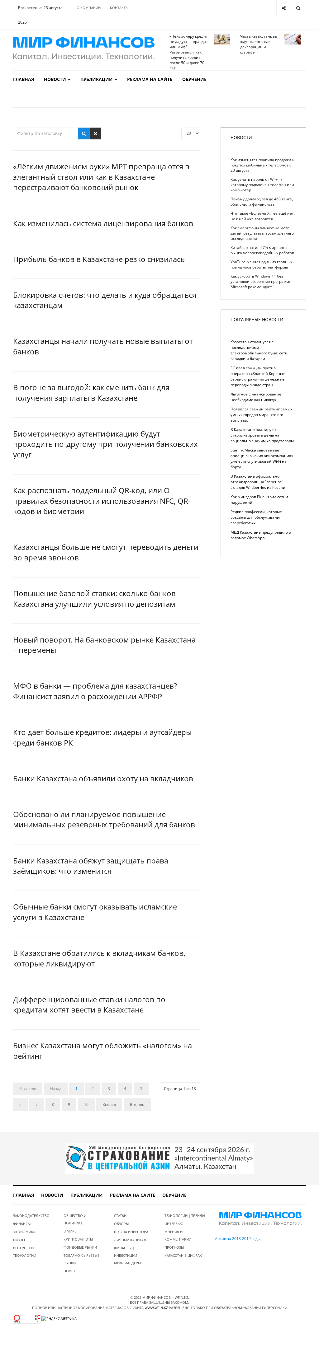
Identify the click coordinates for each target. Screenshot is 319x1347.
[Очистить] (95, 133)
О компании (89, 7)
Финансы (22, 1223)
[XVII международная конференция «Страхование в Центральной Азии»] (159, 1158)
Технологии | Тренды (184, 1215)
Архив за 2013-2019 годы (237, 1238)
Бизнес (19, 1239)
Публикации (97, 79)
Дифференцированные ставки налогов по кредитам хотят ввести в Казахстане (89, 1004)
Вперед (109, 1104)
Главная (23, 79)
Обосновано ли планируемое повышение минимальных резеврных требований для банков (104, 819)
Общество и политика (75, 1219)
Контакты (119, 7)
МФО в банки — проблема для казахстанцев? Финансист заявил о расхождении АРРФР (95, 691)
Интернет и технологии (24, 1252)
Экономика (24, 1231)
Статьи (120, 1215)
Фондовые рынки (80, 1247)
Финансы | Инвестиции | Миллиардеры (127, 1255)
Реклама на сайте (149, 79)
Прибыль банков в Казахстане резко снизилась (99, 259)
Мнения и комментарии (177, 1235)
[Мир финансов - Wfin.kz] (84, 48)
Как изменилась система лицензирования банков (103, 223)
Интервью (173, 1223)
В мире (70, 1231)
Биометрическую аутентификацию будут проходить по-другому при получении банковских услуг (105, 444)
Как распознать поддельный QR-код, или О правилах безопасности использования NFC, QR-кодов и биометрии (102, 500)
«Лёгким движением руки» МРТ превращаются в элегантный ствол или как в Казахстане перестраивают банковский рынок (101, 176)
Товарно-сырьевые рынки (81, 1259)
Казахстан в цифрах (183, 1255)
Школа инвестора (131, 1231)
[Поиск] (84, 133)
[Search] (298, 7)
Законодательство (31, 1215)
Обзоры (121, 1223)
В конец (137, 1104)
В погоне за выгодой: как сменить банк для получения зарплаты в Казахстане (91, 392)
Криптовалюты (78, 1239)
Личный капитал (130, 1239)
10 (86, 1104)
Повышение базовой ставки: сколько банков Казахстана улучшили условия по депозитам (94, 598)
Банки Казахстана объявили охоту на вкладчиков (103, 778)
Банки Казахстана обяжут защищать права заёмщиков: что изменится (90, 865)
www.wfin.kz (156, 1307)
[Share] (283, 7)
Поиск (70, 1271)
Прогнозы (174, 1247)
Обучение (194, 79)
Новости (55, 79)
